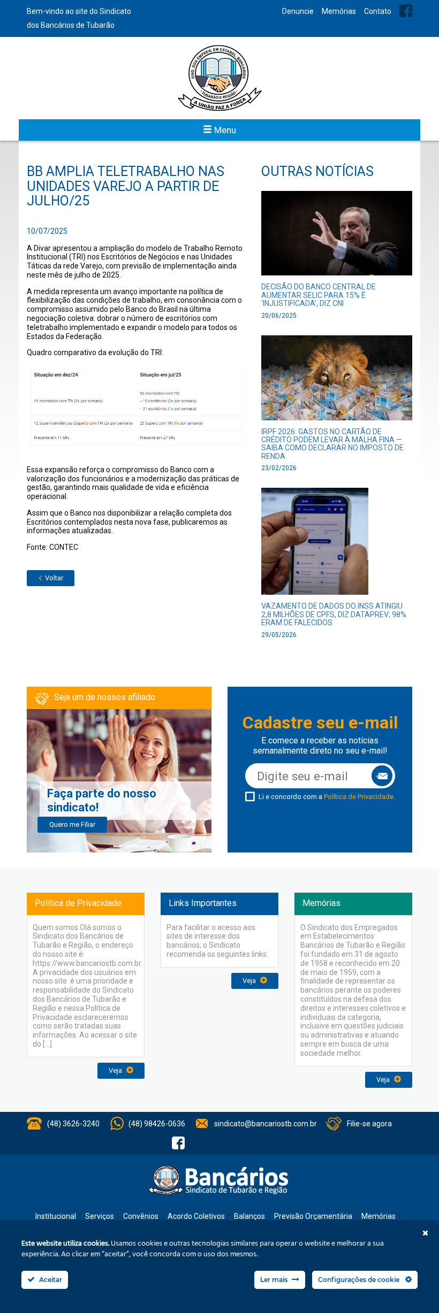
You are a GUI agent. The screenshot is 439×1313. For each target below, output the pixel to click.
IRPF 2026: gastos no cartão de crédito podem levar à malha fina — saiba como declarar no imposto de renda (332, 443)
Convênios (140, 1216)
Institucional (55, 1216)
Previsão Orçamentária (313, 1216)
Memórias (339, 11)
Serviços (99, 1216)
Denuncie (298, 11)
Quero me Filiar (72, 824)
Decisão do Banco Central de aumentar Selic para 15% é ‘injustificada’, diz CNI (318, 295)
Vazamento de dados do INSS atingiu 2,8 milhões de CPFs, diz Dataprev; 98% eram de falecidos (333, 614)
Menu (224, 130)
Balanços (249, 1216)
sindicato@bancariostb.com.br (265, 1123)
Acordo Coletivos (196, 1216)
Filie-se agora (369, 1123)
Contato (377, 11)
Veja (116, 1070)
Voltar (53, 578)
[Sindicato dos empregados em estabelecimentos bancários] (219, 78)
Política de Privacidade (358, 797)
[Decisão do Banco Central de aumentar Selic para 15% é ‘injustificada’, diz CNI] (337, 237)
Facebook (405, 10)
